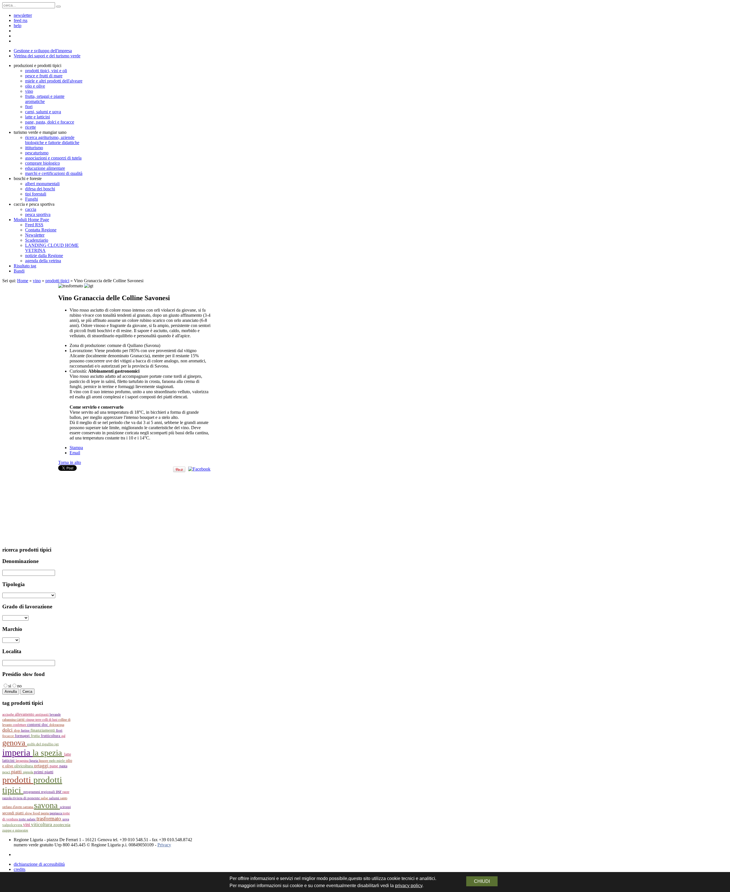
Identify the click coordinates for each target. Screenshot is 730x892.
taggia (45, 813)
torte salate (27, 819)
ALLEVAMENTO (25, 714)
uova (65, 819)
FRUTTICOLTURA (51, 736)
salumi (54, 798)
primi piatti (43, 772)
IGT (56, 744)
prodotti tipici (57, 280)
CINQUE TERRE (34, 720)
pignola (28, 772)
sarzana (28, 807)
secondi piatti (13, 813)
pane (54, 766)
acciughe (8, 715)
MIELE (61, 761)
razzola (7, 798)
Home (22, 280)
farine (26, 730)
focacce (8, 736)
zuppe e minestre (15, 830)
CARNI (21, 719)
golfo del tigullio (40, 744)
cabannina (9, 720)
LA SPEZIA (48, 753)
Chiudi (482, 881)
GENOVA (14, 742)
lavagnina (22, 761)
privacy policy (408, 885)
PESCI (6, 772)
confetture (20, 725)
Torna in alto (69, 462)
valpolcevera (12, 825)
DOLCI (8, 730)
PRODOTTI (17, 780)
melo (52, 761)
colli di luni (50, 720)
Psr (59, 791)
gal (63, 736)
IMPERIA (17, 752)
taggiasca (56, 813)
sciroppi (65, 807)
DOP (17, 730)
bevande (55, 715)
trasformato (49, 819)
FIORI (59, 730)
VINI (27, 824)
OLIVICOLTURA (24, 766)
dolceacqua (56, 725)
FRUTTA (36, 736)
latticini (9, 760)
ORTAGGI (42, 765)
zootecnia (61, 824)
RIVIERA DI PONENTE (27, 798)
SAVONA (47, 805)
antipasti (42, 714)
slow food (33, 813)
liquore (44, 761)
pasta (63, 766)
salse (45, 798)
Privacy (164, 844)
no (19, 685)
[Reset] (58, 6)
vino (37, 280)
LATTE (67, 754)
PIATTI (17, 771)
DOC (45, 724)
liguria (34, 761)
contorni (34, 725)
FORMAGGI (23, 736)
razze (65, 792)
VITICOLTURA (42, 824)
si (9, 685)
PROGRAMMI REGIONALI (39, 792)
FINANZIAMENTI (43, 730)
